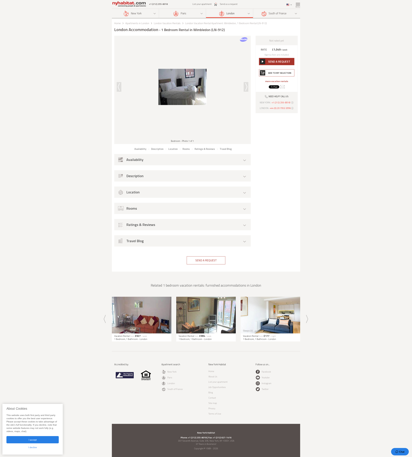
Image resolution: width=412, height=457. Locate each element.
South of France (277, 13)
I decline (32, 447)
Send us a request (229, 4)
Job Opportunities (217, 387)
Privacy (211, 408)
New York (136, 13)
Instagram (266, 383)
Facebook (266, 371)
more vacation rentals (276, 81)
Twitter (265, 389)
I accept (33, 439)
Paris (183, 13)
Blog (210, 392)
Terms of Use (214, 413)
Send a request (206, 260)
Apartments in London (137, 23)
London (230, 13)
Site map (212, 403)
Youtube (266, 377)
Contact (212, 397)
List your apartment (202, 4)
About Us (212, 376)
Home (117, 23)
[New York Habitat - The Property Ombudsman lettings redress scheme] (125, 377)
